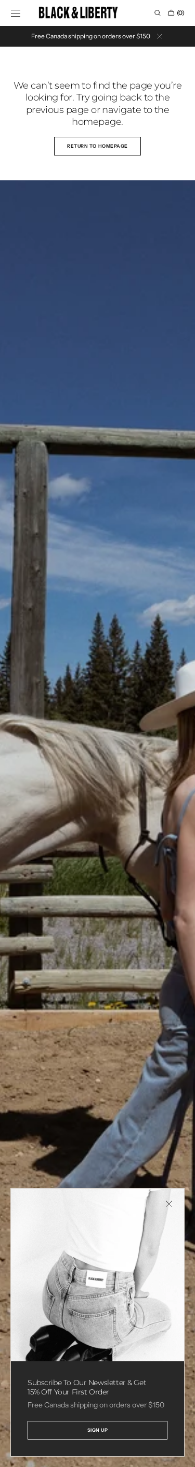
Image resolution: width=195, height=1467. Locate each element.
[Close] (169, 1204)
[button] (15, 13)
